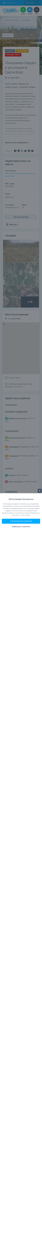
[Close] (40, 491)
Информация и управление (21, 526)
